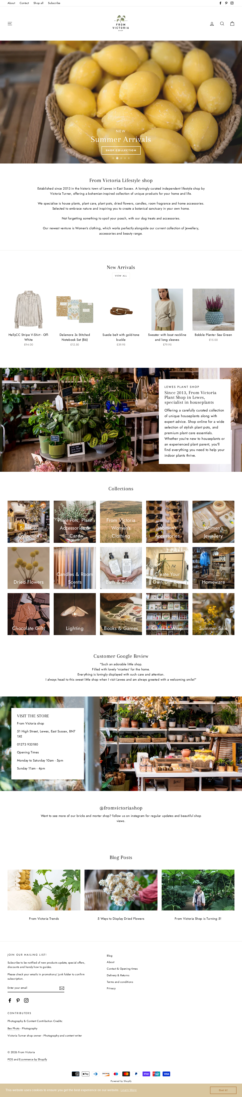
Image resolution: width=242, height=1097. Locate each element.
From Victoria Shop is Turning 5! (198, 918)
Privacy (111, 988)
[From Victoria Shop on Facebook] (10, 1000)
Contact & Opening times (122, 969)
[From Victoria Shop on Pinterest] (18, 1000)
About (11, 3)
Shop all (38, 3)
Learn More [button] (129, 1090)
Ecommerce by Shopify (33, 1059)
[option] (121, 102)
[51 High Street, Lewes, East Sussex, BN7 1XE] (121, 743)
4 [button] (125, 158)
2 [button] (117, 158)
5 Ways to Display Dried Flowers (121, 918)
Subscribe (54, 3)
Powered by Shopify (121, 1081)
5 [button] (129, 158)
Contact (24, 3)
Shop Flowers (121, 150)
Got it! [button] (223, 1090)
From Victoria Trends (44, 918)
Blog (109, 956)
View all (121, 275)
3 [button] (121, 158)
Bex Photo (14, 1028)
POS (10, 1059)
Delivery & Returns (118, 975)
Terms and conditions (120, 982)
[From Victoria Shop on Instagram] (26, 1000)
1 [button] (113, 158)
